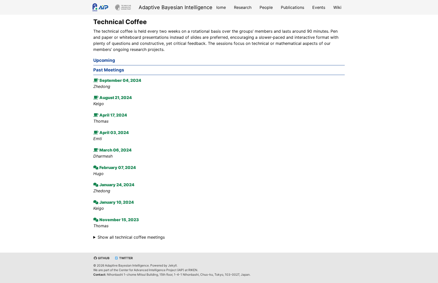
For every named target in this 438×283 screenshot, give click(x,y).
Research (242, 7)
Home (220, 7)
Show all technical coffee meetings (131, 237)
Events (318, 7)
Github (103, 258)
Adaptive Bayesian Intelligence (175, 7)
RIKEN (192, 270)
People (266, 7)
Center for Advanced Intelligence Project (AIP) (151, 270)
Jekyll (172, 265)
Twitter (125, 258)
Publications (292, 7)
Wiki (337, 7)
